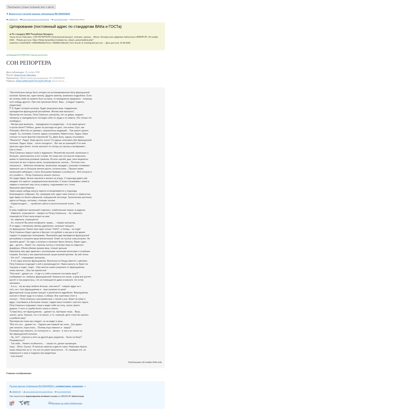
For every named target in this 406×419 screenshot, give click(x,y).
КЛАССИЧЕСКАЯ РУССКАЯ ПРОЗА (35, 19)
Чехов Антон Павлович (25, 75)
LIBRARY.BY (13, 19)
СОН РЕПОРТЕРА (61, 19)
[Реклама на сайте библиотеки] (65, 402)
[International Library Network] (24, 402)
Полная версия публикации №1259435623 (46, 386)
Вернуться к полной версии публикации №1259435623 (39, 13)
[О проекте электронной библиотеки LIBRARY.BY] (13, 402)
